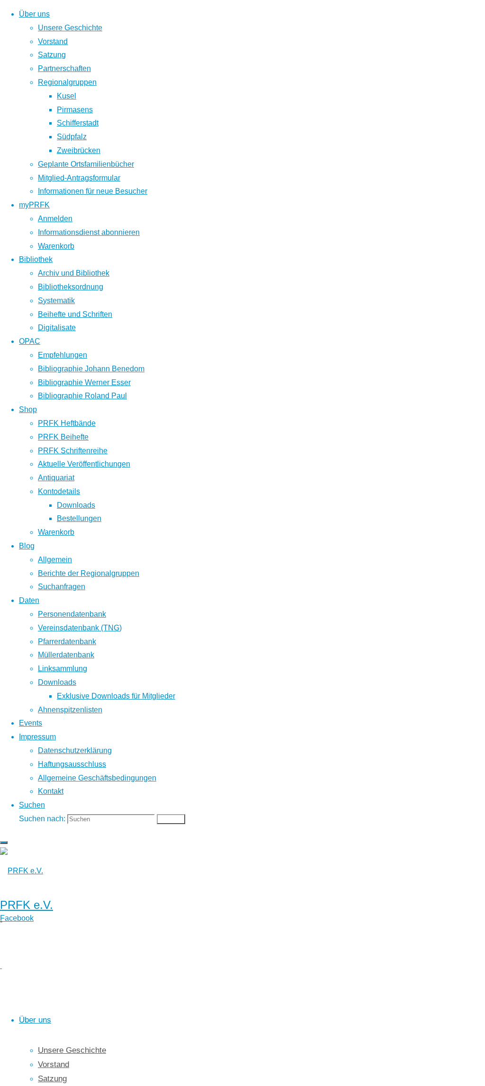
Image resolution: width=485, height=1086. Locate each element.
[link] (32, 805)
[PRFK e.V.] (21, 871)
